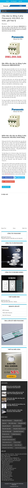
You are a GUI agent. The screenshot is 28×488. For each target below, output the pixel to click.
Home (7, 1)
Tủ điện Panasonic (16, 434)
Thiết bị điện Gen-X (6, 442)
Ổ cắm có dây (17, 442)
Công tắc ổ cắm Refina (7, 447)
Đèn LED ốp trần (17, 426)
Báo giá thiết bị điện (6, 436)
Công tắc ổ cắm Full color (19, 428)
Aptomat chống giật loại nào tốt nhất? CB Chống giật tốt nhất (15, 393)
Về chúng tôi (14, 1)
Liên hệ (20, 1)
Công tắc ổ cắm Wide (7, 445)
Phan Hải (16, 486)
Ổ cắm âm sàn (5, 434)
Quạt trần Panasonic (6, 315)
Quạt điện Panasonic (18, 431)
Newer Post (3, 228)
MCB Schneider (5, 310)
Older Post (24, 228)
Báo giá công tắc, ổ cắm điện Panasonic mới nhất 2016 (14, 411)
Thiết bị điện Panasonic (7, 312)
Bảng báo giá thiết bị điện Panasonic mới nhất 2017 (14, 387)
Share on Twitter (20, 177)
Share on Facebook (9, 177)
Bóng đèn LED (21, 423)
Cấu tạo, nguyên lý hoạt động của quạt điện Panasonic (16, 405)
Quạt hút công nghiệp (20, 447)
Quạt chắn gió (18, 445)
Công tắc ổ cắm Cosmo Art (8, 439)
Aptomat (4, 423)
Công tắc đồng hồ (6, 426)
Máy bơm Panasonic (7, 420)
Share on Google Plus (9, 181)
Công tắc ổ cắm (17, 420)
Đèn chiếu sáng (12, 423)
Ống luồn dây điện (6, 428)
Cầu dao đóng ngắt (6, 431)
